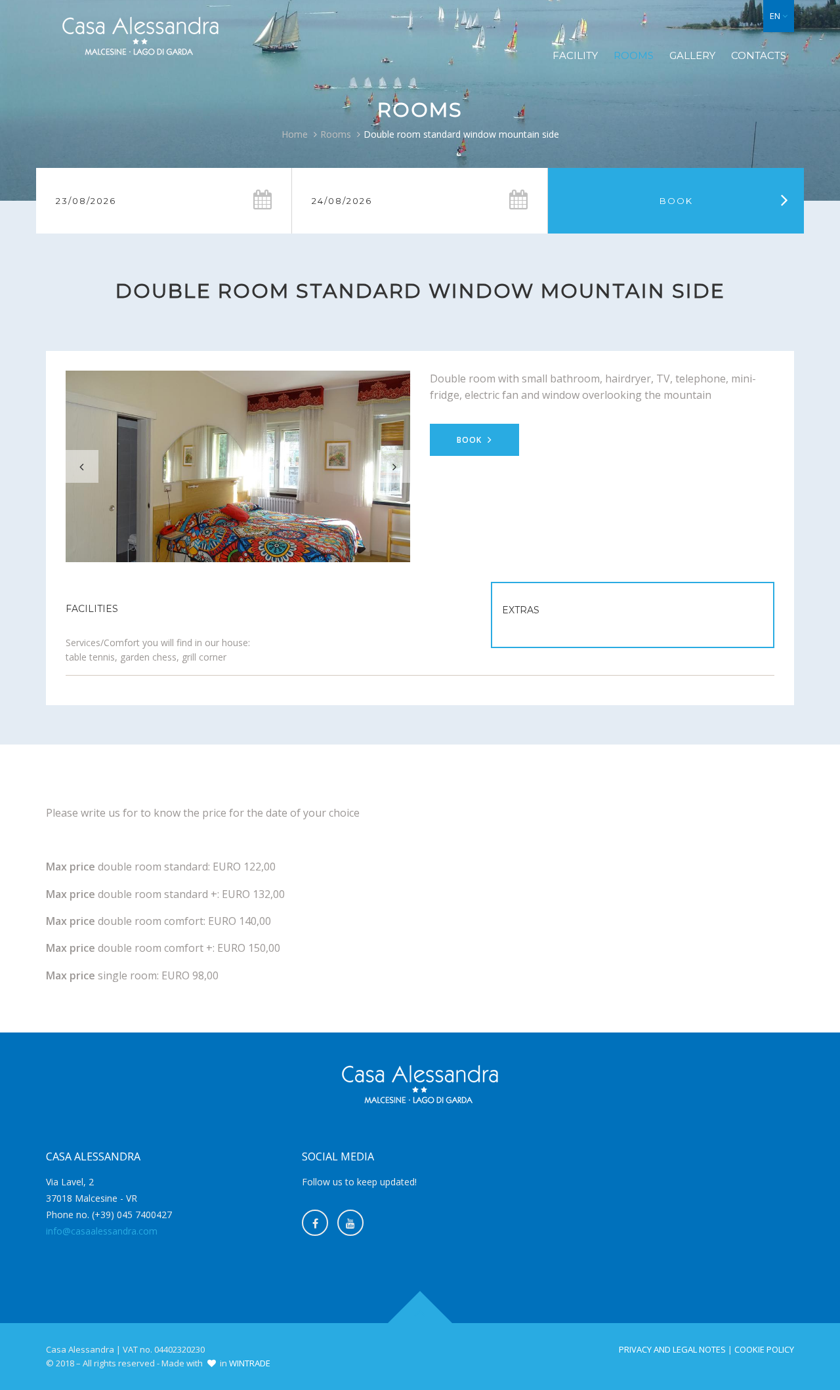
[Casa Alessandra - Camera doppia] (238, 466)
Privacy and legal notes (672, 1349)
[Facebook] (315, 1223)
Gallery (692, 55)
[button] (778, 16)
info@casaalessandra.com (102, 1231)
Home (295, 134)
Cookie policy (764, 1349)
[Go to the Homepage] (140, 36)
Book (470, 439)
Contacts (758, 55)
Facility (575, 55)
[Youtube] (350, 1223)
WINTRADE (249, 1363)
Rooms (634, 55)
